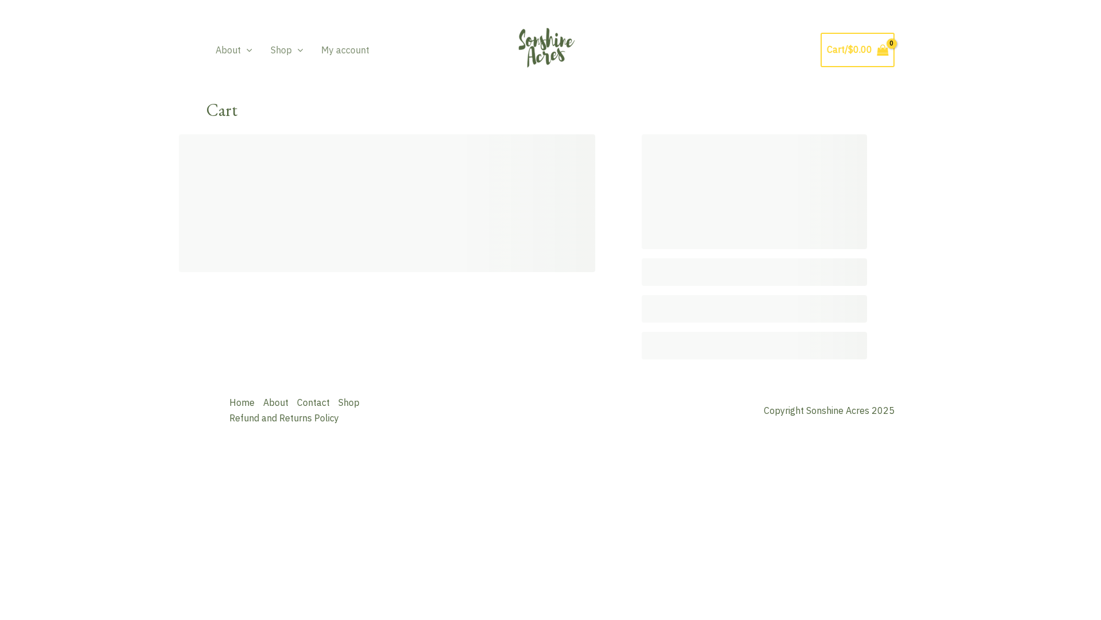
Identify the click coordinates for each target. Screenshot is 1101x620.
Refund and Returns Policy (284, 418)
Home (242, 402)
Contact (313, 402)
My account (345, 50)
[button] (246, 50)
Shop (281, 50)
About (228, 50)
